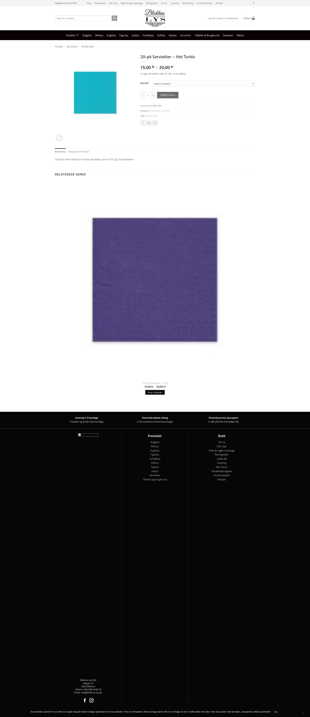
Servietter (185, 35)
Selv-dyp (222, 446)
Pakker (240, 35)
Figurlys (123, 35)
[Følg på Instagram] (91, 700)
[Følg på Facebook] (253, 3)
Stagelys (87, 35)
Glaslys (172, 35)
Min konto (221, 467)
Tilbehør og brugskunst (155, 479)
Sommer (154, 115)
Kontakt (219, 3)
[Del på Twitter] (149, 123)
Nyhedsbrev (100, 3)
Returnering (187, 3)
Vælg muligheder (155, 392)
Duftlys (161, 35)
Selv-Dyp (113, 3)
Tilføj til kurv (167, 95)
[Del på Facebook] (143, 123)
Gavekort (228, 35)
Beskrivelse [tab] (60, 151)
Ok (275, 711)
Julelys (135, 35)
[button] (249, 18)
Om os (164, 3)
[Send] (114, 18)
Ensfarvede (88, 46)
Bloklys (99, 35)
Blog (89, 3)
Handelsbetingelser (221, 471)
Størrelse (144, 83)
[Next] (67, 136)
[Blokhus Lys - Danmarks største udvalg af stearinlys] (155, 18)
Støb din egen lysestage (131, 3)
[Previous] (56, 406)
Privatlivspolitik (222, 475)
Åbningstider (152, 3)
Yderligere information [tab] (78, 151)
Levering (175, 3)
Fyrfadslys (148, 35)
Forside (59, 46)
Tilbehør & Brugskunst (207, 35)
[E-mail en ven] (155, 123)
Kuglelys (111, 35)
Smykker (71, 35)
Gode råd (222, 459)
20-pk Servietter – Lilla (155, 383)
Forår (147, 115)
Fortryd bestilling (204, 3)
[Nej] (303, 713)
